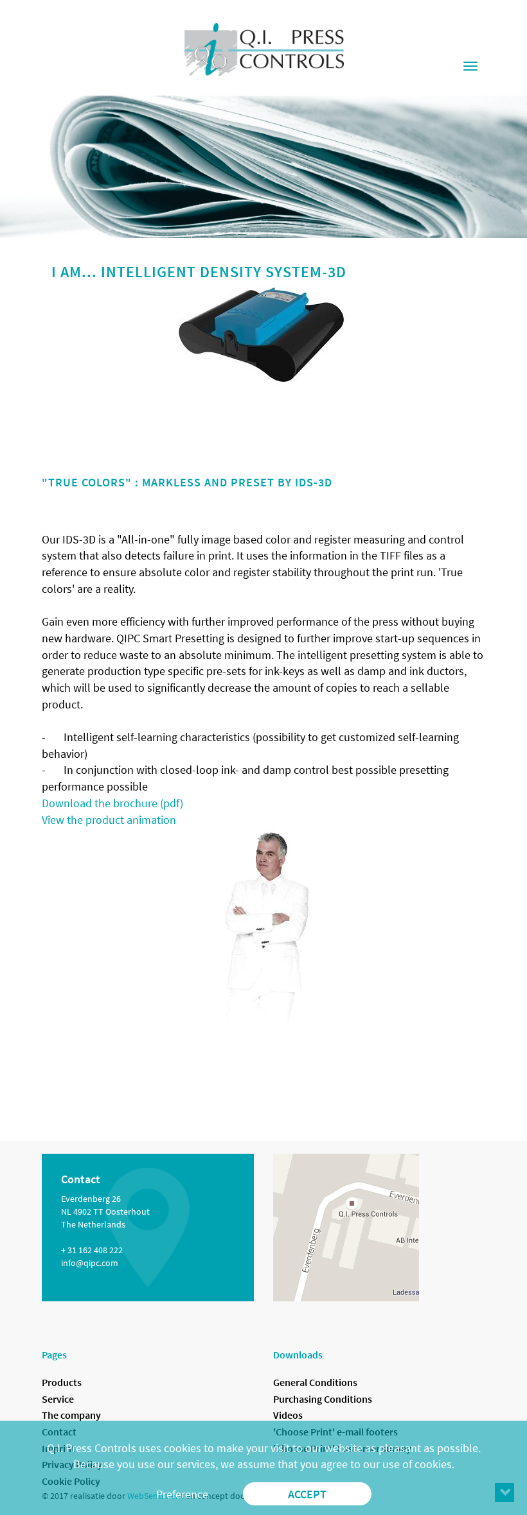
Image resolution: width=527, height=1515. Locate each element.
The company (71, 1414)
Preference (182, 1494)
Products (62, 1382)
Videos (288, 1414)
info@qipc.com (89, 1263)
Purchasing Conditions (322, 1398)
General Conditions (315, 1382)
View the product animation (109, 819)
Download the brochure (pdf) (112, 803)
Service (58, 1398)
